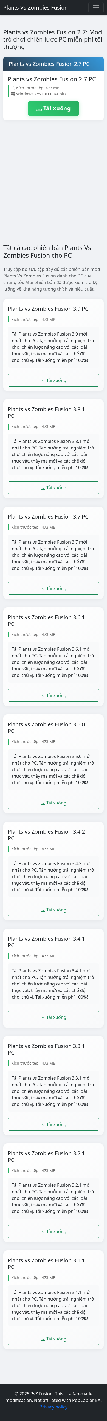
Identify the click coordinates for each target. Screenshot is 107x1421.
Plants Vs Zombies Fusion (35, 7)
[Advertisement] (53, 186)
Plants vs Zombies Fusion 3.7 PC (48, 516)
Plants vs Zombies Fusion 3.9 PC (48, 309)
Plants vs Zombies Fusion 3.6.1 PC (46, 620)
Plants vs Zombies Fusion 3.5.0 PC (46, 727)
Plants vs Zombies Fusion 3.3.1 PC (46, 1049)
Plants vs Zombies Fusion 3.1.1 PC (46, 1263)
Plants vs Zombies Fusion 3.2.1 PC (46, 1156)
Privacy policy (53, 1407)
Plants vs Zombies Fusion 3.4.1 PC (46, 942)
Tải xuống (56, 108)
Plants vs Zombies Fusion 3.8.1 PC (46, 412)
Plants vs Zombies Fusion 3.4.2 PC (46, 835)
